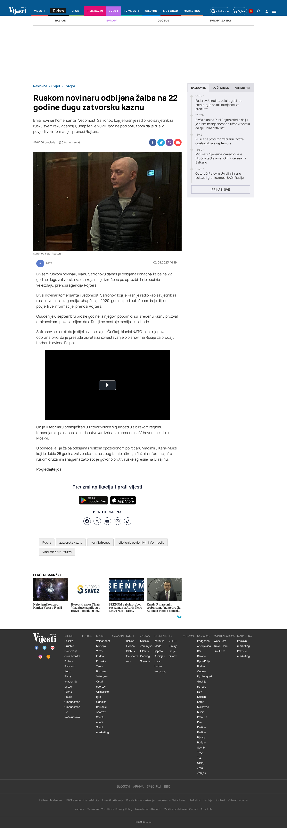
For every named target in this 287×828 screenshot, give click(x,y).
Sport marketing (102, 729)
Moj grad (203, 636)
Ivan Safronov (100, 542)
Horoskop (160, 671)
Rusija (46, 542)
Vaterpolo (102, 676)
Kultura (68, 661)
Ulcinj (200, 763)
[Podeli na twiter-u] (161, 142)
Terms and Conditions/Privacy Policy (109, 809)
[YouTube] (107, 521)
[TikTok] (127, 521)
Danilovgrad (204, 676)
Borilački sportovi (101, 709)
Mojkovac (203, 707)
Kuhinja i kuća (159, 658)
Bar (199, 651)
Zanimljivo (146, 646)
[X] (97, 521)
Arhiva (138, 786)
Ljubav (158, 666)
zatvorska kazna (70, 542)
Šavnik (201, 747)
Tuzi (199, 757)
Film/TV (144, 651)
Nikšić (200, 712)
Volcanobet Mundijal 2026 (103, 646)
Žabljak (201, 773)
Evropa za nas (132, 658)
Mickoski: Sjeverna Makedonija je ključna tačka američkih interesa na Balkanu (220, 158)
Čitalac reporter (238, 800)
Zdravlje (159, 641)
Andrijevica (204, 646)
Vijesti (68, 636)
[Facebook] (87, 521)
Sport (100, 636)
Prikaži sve (220, 189)
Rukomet (101, 671)
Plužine (201, 727)
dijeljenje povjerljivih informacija (141, 542)
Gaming (145, 656)
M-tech (68, 686)
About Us (206, 809)
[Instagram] (117, 521)
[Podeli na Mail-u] (178, 142)
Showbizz (146, 661)
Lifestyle (160, 636)
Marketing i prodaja (200, 800)
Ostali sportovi (101, 684)
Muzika (144, 641)
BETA (49, 263)
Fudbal (100, 656)
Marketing (244, 636)
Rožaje (201, 742)
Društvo (69, 646)
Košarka (101, 661)
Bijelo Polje (203, 661)
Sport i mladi (100, 719)
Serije (172, 651)
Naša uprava (72, 717)
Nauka (68, 696)
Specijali (154, 786)
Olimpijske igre (102, 694)
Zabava (145, 636)
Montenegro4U (224, 636)
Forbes (87, 636)
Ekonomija (70, 651)
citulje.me (222, 11)
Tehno (68, 691)
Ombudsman (72, 702)
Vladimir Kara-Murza (57, 552)
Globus (130, 651)
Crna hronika (72, 656)
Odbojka (101, 702)
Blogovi (123, 786)
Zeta (200, 768)
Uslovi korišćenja (112, 800)
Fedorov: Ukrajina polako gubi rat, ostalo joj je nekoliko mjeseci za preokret (218, 105)
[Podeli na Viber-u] (169, 142)
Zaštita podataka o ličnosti (181, 809)
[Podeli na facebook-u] (152, 142)
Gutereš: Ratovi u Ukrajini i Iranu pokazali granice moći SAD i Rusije (219, 175)
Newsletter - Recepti (148, 809)
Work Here (220, 641)
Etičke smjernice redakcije (82, 800)
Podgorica (203, 641)
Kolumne (189, 636)
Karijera (79, 809)
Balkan (130, 641)
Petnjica (202, 717)
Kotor (200, 702)
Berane (201, 656)
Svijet (130, 636)
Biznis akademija (70, 679)
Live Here (219, 651)
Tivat (200, 752)
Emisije (173, 646)
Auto (67, 671)
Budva (201, 666)
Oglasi (242, 11)
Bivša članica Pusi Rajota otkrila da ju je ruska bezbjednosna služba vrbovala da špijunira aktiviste (222, 124)
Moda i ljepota (158, 648)
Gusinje (201, 681)
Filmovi (173, 656)
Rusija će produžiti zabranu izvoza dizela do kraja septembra (219, 141)
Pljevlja (201, 737)
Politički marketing (243, 653)
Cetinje (201, 671)
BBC (167, 786)
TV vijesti (173, 638)
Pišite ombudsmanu (51, 800)
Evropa (130, 646)
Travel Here (221, 646)
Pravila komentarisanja (140, 800)
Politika (68, 641)
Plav (199, 722)
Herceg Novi (201, 689)
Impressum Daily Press (171, 800)
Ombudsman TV (72, 709)
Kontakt (220, 800)
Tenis (99, 666)
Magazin (118, 636)
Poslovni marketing (243, 643)
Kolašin (201, 696)
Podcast (69, 666)
